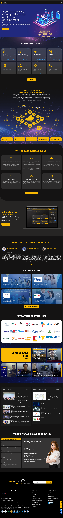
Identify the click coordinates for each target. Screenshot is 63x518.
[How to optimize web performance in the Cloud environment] (36, 419)
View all (57, 389)
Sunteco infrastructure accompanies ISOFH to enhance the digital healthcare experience (10, 300)
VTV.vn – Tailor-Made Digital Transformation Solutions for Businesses (8, 372)
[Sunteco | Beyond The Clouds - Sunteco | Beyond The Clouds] (4, 3)
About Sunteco (32, 2)
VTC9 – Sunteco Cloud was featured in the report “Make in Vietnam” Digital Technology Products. (46, 374)
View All (27, 389)
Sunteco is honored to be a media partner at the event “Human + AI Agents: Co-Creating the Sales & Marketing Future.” (19, 417)
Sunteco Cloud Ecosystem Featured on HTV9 (23, 374)
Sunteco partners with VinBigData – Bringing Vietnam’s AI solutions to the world (10, 284)
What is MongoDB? (44, 403)
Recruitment (52, 2)
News (46, 2)
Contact (61, 0)
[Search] (61, 3)
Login (58, 0)
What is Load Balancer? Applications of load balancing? (50, 413)
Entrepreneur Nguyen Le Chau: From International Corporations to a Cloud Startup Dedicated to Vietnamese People (39, 355)
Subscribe (49, 482)
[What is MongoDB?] (36, 403)
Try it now (12, 59)
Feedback (54, 0)
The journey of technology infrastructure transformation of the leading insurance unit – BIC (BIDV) (41, 300)
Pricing (42, 2)
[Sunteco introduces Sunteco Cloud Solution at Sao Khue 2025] (6, 411)
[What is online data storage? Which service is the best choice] (36, 408)
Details (8, 59)
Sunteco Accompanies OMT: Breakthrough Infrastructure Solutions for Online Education (41, 284)
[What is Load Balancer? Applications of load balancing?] (36, 414)
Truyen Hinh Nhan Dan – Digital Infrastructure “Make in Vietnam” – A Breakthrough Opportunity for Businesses (53, 355)
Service (37, 2)
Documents (57, 2)
